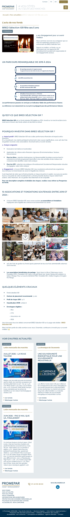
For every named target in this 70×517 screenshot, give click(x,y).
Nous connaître (8, 495)
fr (51, 2)
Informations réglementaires (13, 497)
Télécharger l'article (11, 400)
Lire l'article (8, 398)
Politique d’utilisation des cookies (15, 501)
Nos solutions (7, 494)
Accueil (5, 15)
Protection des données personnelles (17, 499)
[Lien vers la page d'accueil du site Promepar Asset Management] (8, 7)
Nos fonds (6, 490)
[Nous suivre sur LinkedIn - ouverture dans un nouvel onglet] (58, 487)
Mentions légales (39, 511)
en (56, 2)
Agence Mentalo (50, 514)
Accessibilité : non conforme (13, 502)
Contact (44, 2)
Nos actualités (15, 15)
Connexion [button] (63, 2)
